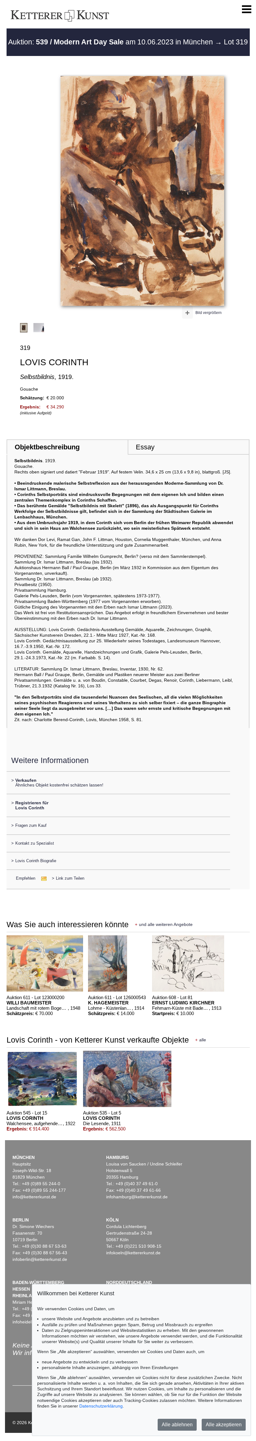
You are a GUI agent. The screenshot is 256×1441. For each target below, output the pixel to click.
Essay (145, 447)
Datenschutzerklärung (101, 1405)
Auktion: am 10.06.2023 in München (111, 42)
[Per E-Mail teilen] (42, 878)
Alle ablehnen (177, 1424)
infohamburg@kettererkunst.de (137, 1196)
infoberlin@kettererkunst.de (39, 1259)
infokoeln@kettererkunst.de (133, 1252)
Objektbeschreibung (47, 447)
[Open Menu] (246, 9)
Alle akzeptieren (224, 1424)
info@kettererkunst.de (34, 1196)
